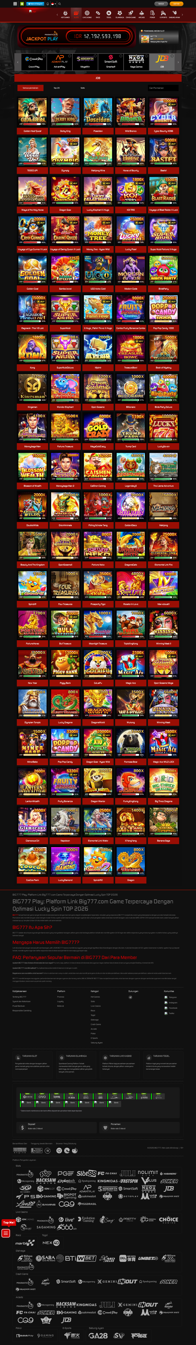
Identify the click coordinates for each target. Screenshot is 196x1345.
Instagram (173, 1002)
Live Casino (87, 17)
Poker (152, 17)
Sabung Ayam (174, 17)
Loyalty (60, 1001)
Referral (60, 1006)
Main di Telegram (37, 4)
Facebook (173, 1008)
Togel (109, 17)
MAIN (34, 112)
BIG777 (15, 915)
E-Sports (163, 17)
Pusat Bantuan (19, 1006)
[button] (6, 1233)
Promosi (60, 997)
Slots (76, 17)
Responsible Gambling (22, 1010)
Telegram (173, 997)
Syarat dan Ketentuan (21, 1001)
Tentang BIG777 (19, 997)
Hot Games (65, 17)
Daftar (176, 4)
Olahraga (120, 17)
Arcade (142, 17)
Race (98, 17)
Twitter (171, 1013)
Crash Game (131, 17)
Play (52, 39)
